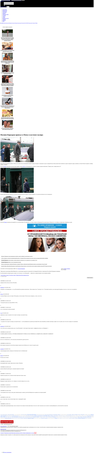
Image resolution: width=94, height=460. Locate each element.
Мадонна (54, 416)
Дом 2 (74, 415)
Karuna (1, 294)
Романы (4, 13)
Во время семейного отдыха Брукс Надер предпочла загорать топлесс (7, 51)
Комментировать (90, 277)
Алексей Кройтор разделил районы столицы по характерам (7, 96)
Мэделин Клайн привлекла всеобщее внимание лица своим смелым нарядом (7, 118)
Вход (3, 21)
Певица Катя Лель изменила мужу (22, 275)
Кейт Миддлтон (9, 416)
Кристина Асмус (21, 416)
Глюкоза (35, 415)
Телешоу (4, 19)
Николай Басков (15, 418)
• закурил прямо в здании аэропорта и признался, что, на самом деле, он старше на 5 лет (19, 260)
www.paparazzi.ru (3, 426)
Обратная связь (3, 429)
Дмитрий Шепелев (69, 415)
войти (8, 6)
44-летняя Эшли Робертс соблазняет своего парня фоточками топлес (7, 129)
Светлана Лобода (65, 418)
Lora (1, 313)
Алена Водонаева (10, 414)
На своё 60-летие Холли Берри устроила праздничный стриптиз (7, 73)
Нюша (19, 418)
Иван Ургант (84, 415)
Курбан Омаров (42, 416)
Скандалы (4, 12)
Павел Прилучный (37, 418)
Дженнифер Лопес (46, 415)
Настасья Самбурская (87, 416)
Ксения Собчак (36, 416)
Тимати (76, 418)
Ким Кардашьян (15, 416)
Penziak (5, 166)
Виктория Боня (15, 415)
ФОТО (24, 166)
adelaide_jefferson (67, 268)
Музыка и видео (6, 18)
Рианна (56, 418)
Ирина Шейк (2, 416)
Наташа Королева (8, 418)
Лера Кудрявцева (49, 416)
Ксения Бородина (28, 416)
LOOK (4, 17)
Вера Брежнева (9, 415)
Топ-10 (4, 16)
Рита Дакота (59, 418)
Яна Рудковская (88, 418)
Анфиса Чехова (88, 414)
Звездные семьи (5, 14)
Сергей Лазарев (72, 418)
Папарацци (5, 11)
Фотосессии (5, 10)
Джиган (51, 415)
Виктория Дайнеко (22, 415)
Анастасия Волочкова (31, 414)
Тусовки (4, 15)
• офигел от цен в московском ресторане (11, 262)
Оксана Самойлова (23, 418)
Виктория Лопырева (30, 415)
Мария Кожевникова (73, 416)
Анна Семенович (81, 414)
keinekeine (2, 287)
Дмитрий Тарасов (61, 415)
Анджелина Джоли (56, 414)
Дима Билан (56, 415)
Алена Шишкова (17, 414)
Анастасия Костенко (40, 414)
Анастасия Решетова (48, 414)
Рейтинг (4, 20)
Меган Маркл (80, 416)
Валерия (4, 415)
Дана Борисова (40, 415)
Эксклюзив (5, 9)
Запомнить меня (8, 5)
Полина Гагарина (44, 418)
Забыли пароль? (3, 6)
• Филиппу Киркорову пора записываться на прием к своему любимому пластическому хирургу (17, 256)
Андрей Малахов (63, 414)
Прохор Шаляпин (51, 418)
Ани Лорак (69, 414)
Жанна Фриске (78, 415)
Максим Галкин (66, 416)
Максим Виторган (59, 416)
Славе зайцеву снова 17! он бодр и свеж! (8, 275)
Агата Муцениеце (3, 414)
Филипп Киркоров (21, 268)
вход (1, 1)
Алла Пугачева (24, 414)
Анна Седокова (75, 414)
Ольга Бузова (31, 418)
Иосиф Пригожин (90, 415)
